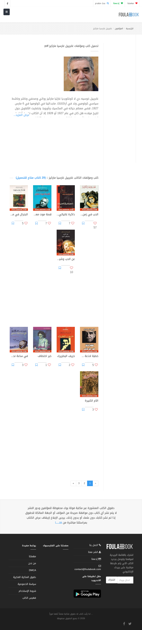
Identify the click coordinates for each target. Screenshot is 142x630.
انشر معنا (93, 552)
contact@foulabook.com (87, 569)
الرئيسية (129, 28)
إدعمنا (94, 559)
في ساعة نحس (19, 356)
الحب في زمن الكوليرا (89, 215)
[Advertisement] (118, 99)
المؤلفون (119, 28)
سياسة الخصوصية (27, 584)
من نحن (32, 563)
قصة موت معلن (42, 215)
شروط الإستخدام (27, 591)
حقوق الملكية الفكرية (24, 577)
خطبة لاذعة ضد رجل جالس (89, 356)
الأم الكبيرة (91, 401)
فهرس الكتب (29, 598)
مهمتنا (131, 3)
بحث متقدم (100, 3)
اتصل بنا (94, 546)
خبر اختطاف (44, 356)
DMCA (32, 570)
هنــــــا (58, 522)
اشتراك (111, 579)
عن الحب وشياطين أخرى (66, 259)
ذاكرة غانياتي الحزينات (66, 215)
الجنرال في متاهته (19, 215)
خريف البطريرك (66, 356)
